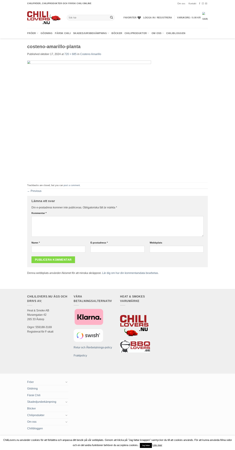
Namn (35, 242)
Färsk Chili (63, 33)
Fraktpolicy (80, 355)
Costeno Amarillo (90, 54)
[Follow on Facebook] (200, 3)
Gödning (46, 33)
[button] (157, 18)
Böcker (116, 33)
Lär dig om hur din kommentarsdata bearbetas (130, 273)
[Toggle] (66, 382)
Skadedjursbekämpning (90, 33)
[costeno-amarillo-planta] (89, 119)
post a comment (72, 185)
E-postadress (99, 242)
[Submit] (111, 18)
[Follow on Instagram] (203, 3)
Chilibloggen (175, 33)
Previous (34, 190)
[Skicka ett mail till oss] (206, 3)
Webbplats (156, 242)
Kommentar (38, 213)
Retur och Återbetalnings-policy (93, 347)
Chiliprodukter (136, 33)
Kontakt (192, 3)
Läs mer (157, 445)
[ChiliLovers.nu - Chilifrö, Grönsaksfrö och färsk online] (44, 17)
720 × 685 (70, 54)
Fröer (31, 33)
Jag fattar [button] (146, 445)
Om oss (181, 3)
